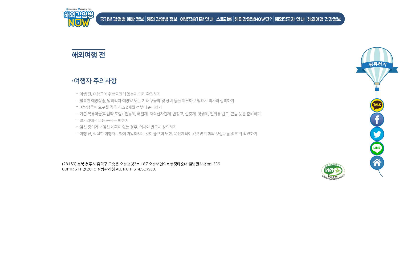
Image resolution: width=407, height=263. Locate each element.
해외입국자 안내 (290, 18)
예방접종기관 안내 (196, 18)
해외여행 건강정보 (324, 18)
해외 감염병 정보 (162, 18)
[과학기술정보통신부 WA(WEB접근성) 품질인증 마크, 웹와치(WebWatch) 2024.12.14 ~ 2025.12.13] (333, 171)
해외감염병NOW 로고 (79, 17)
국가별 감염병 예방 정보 (122, 18)
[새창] (377, 105)
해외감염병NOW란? (253, 18)
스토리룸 (224, 18)
